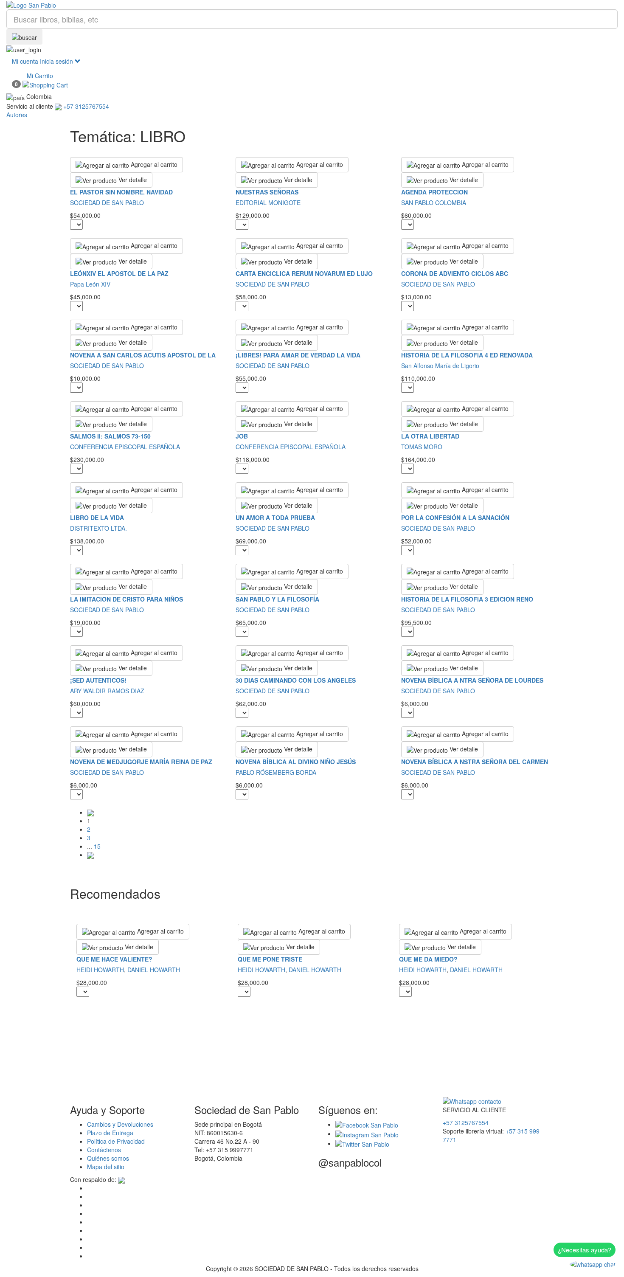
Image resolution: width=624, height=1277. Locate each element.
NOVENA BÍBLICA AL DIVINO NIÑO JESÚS (296, 761)
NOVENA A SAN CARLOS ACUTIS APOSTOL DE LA (143, 355)
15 (97, 846)
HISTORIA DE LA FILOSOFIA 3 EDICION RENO (467, 599)
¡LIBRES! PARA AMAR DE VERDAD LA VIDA (298, 355)
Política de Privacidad (116, 1141)
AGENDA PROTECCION (434, 192)
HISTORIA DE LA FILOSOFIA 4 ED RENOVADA (467, 355)
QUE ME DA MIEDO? (428, 959)
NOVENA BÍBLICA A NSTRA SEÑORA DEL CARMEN (474, 761)
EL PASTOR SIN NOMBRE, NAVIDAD (121, 192)
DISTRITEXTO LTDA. (98, 528)
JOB (242, 436)
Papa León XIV (90, 284)
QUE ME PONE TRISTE (270, 959)
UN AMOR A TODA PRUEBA (275, 517)
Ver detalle (132, 179)
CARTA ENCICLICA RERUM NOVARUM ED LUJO (304, 273)
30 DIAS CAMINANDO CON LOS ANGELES (296, 680)
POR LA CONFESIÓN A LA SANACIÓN (455, 517)
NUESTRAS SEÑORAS (267, 192)
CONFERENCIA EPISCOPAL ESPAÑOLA (125, 446)
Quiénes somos (108, 1158)
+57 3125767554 (466, 1122)
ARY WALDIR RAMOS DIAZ (107, 690)
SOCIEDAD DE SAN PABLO (107, 202)
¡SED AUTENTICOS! (98, 680)
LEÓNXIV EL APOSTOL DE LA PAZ (119, 273)
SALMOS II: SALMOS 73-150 (110, 436)
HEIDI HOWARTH (100, 969)
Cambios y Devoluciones (120, 1124)
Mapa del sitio (105, 1166)
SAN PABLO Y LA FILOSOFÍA (277, 599)
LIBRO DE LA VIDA (97, 517)
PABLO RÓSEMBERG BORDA (276, 772)
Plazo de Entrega (110, 1132)
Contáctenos (104, 1149)
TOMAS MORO (421, 446)
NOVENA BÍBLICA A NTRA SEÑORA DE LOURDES (472, 680)
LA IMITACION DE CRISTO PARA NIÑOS (126, 599)
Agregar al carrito (153, 164)
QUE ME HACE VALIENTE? (114, 959)
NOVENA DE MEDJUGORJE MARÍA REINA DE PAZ (141, 761)
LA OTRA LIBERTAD (430, 436)
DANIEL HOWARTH (153, 969)
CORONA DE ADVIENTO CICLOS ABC (454, 273)
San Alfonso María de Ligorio (440, 365)
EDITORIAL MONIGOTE (268, 202)
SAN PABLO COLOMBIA (433, 202)
